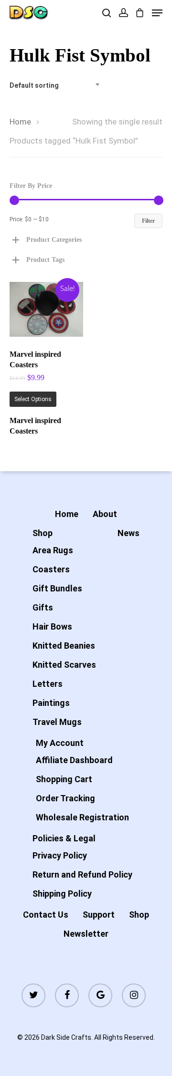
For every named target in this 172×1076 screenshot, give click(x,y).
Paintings (51, 703)
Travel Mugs (57, 722)
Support (99, 915)
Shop (42, 533)
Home (20, 121)
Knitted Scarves (64, 665)
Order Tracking (65, 798)
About (105, 514)
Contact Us (45, 915)
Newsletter (86, 934)
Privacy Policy (59, 855)
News (129, 533)
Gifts (42, 607)
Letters (47, 684)
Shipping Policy (62, 894)
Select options (33, 399)
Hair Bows (52, 626)
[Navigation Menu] (157, 13)
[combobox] (57, 85)
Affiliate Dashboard (74, 760)
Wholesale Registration (82, 817)
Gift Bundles (57, 588)
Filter (148, 220)
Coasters (51, 569)
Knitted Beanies (63, 646)
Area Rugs (52, 550)
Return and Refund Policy (82, 874)
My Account (60, 743)
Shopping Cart (64, 779)
